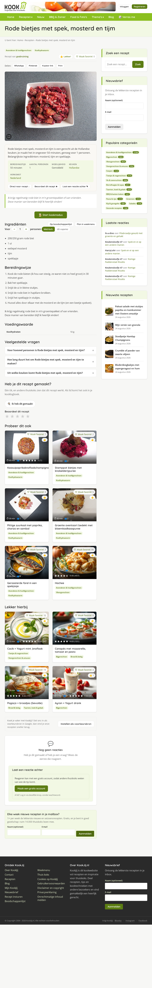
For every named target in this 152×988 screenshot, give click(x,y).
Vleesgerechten (62, 592)
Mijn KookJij (11, 888)
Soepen (112, 171)
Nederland (15, 177)
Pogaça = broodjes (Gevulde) (24, 703)
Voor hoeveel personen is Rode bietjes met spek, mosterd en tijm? (46, 350)
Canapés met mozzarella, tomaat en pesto (70, 650)
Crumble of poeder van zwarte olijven (127, 352)
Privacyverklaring (47, 892)
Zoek (138, 64)
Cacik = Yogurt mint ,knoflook (25, 648)
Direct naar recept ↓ (20, 186)
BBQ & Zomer (57, 16)
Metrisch (48, 229)
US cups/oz (62, 229)
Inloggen (124, 6)
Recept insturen (14, 896)
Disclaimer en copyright (50, 888)
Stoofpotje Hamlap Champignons (125, 338)
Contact (9, 874)
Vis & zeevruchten (116, 180)
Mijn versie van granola (127, 324)
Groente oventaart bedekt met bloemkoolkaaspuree (74, 527)
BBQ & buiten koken (117, 194)
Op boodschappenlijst (61, 224)
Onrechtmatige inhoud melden (50, 898)
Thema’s (97, 16)
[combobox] (118, 64)
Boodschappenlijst (15, 901)
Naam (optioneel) (15, 826)
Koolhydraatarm (42, 50)
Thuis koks (43, 874)
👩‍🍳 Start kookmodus (51, 214)
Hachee (59, 583)
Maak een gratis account (31, 788)
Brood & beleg (77, 656)
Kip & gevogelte (115, 203)
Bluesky (118, 920)
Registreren (139, 6)
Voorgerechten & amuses (19, 658)
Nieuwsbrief (11, 892)
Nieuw (40, 16)
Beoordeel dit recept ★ (46, 186)
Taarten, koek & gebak (33, 708)
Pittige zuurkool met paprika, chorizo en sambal (24, 527)
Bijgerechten (61, 656)
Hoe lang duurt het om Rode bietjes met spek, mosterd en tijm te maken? (45, 361)
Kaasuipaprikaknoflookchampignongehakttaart (36, 467)
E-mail (45, 826)
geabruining (22, 56)
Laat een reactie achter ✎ (75, 186)
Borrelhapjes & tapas (117, 185)
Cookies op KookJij (47, 879)
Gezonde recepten (116, 208)
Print (60, 65)
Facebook (143, 920)
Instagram (130, 920)
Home (10, 16)
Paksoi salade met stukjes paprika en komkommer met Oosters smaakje (129, 310)
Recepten (25, 16)
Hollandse (74, 167)
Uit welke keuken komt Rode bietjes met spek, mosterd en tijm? (45, 373)
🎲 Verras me (127, 16)
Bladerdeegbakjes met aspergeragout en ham (127, 366)
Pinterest (33, 65)
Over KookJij (11, 870)
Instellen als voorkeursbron (76, 723)
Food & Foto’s (78, 16)
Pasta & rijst (114, 199)
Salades (135, 203)
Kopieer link (47, 65)
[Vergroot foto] (9, 136)
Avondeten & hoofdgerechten (18, 50)
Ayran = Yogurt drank (68, 703)
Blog (111, 16)
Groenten (133, 199)
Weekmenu (43, 870)
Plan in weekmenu (86, 224)
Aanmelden (85, 833)
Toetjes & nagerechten (18, 653)
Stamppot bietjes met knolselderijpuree (68, 469)
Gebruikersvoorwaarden (51, 883)
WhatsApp (19, 65)
